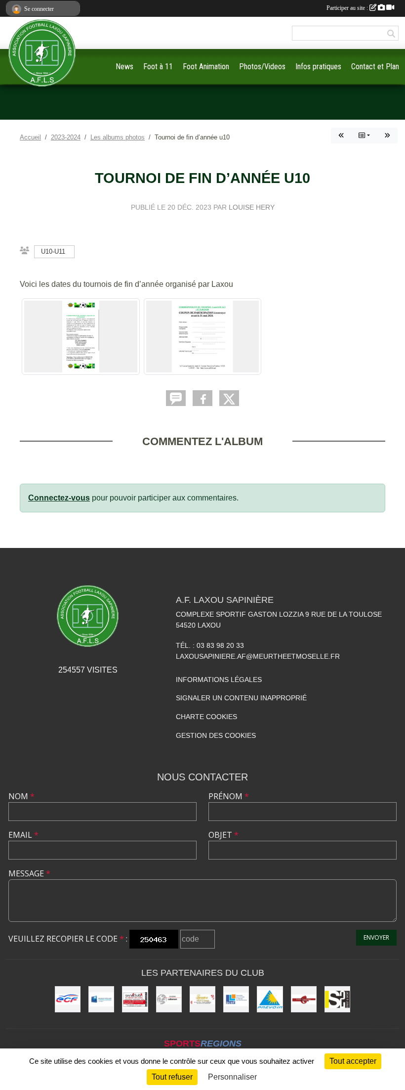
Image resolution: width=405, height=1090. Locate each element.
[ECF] (68, 999)
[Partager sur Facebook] (202, 398)
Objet (223, 834)
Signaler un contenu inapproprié (241, 698)
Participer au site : (347, 7)
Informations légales (219, 679)
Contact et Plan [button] (375, 66)
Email (23, 834)
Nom (21, 796)
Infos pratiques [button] (318, 66)
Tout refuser (172, 1077)
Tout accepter (352, 1061)
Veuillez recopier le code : (67, 938)
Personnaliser (232, 1077)
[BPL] (101, 999)
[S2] (337, 999)
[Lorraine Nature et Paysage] (202, 999)
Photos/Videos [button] (262, 66)
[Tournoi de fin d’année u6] (387, 135)
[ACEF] (236, 999)
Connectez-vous (59, 498)
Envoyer (376, 937)
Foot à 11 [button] (158, 66)
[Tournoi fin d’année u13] (341, 135)
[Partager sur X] (229, 398)
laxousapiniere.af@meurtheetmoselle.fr (258, 656)
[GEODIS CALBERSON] (169, 999)
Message (29, 873)
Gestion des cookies (216, 735)
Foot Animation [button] (206, 66)
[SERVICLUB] (135, 999)
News (124, 66)
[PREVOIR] (270, 999)
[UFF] (304, 999)
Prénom (228, 796)
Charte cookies (206, 717)
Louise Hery (252, 207)
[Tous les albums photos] (364, 135)
